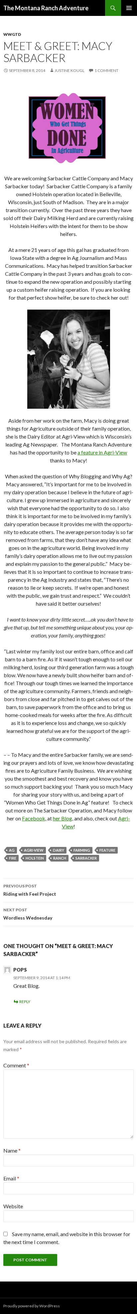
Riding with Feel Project (29, 890)
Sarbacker (86, 858)
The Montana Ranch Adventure (45, 8)
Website (13, 1206)
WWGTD (12, 34)
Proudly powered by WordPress (31, 1305)
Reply (24, 1001)
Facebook (33, 818)
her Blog (62, 818)
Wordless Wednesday (27, 914)
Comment (16, 1065)
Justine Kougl (69, 70)
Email (11, 1178)
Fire (12, 858)
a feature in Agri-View (102, 452)
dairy (58, 850)
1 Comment (106, 70)
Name (12, 1150)
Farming (81, 850)
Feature (107, 850)
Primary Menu (129, 8)
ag (12, 850)
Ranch (59, 858)
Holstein (35, 858)
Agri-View (34, 850)
